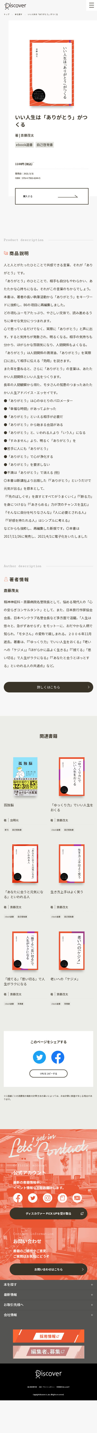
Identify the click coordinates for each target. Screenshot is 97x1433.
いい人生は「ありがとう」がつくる (42, 14)
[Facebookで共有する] (57, 1058)
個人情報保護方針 (32, 1387)
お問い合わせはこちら (48, 1269)
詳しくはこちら (48, 687)
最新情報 (10, 1294)
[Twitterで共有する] (39, 1058)
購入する (27, 196)
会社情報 (10, 1314)
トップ (7, 14)
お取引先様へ (14, 1304)
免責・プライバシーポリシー (46, 1386)
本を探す (18, 14)
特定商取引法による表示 (63, 1386)
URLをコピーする (48, 1073)
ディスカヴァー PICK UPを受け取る (48, 1213)
